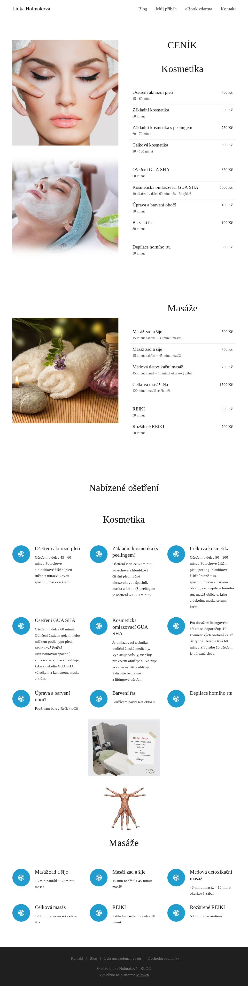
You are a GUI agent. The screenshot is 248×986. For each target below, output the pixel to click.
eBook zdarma (198, 8)
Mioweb (142, 975)
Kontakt (228, 8)
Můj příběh (166, 8)
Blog (142, 8)
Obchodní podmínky (163, 958)
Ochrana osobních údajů (122, 958)
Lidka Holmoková (31, 8)
